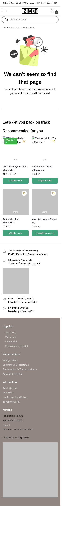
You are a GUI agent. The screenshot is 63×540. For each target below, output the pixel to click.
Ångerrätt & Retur (12, 373)
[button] (54, 11)
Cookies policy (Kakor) (15, 397)
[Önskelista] (24, 140)
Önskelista (11, 332)
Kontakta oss (10, 388)
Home (5, 27)
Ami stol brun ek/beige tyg (44, 221)
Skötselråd (11, 341)
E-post (6, 424)
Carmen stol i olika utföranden (42, 168)
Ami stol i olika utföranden (11, 221)
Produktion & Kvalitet (16, 346)
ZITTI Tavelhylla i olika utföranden (15, 168)
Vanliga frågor (10, 360)
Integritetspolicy (11, 401)
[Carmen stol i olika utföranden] (45, 149)
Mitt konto (10, 337)
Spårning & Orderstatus (16, 364)
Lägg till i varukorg (45, 233)
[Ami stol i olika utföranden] (16, 202)
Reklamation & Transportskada (20, 369)
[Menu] (8, 11)
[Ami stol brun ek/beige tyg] (45, 202)
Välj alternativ (15, 180)
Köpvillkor (8, 392)
